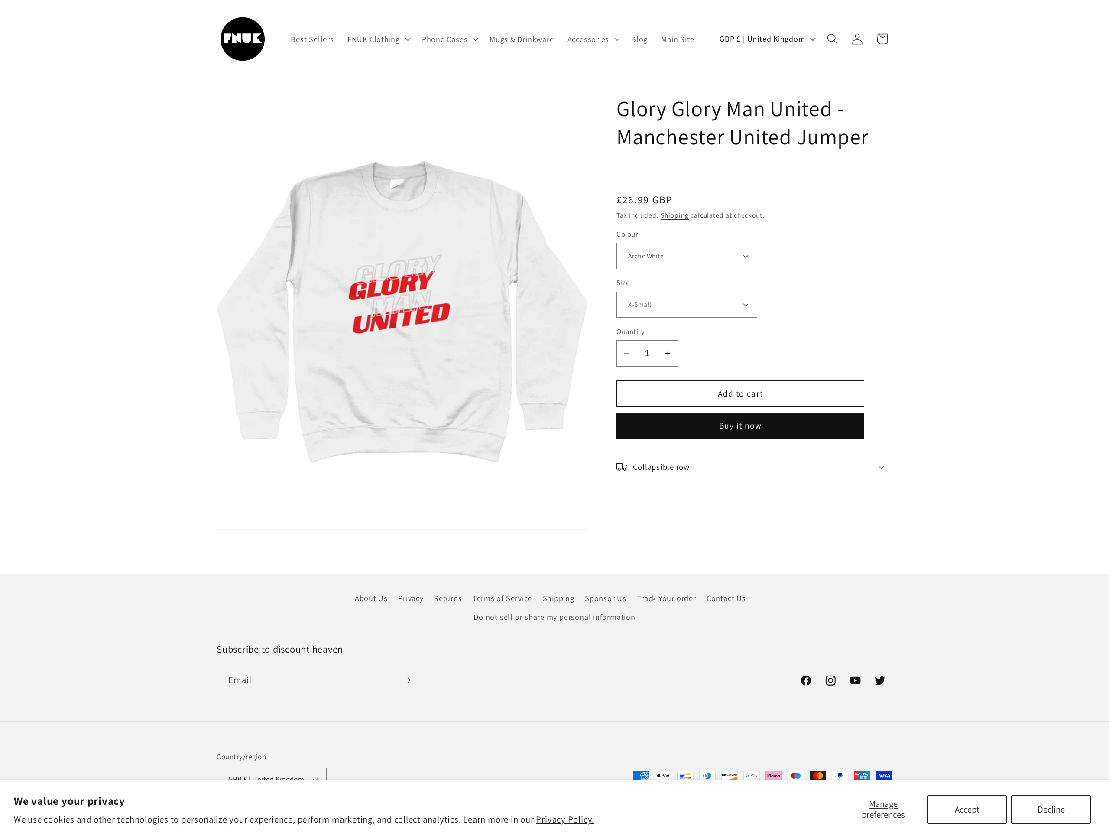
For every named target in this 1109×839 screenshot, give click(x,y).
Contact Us (726, 598)
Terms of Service (502, 598)
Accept (967, 809)
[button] (377, 39)
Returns (448, 598)
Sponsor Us (605, 598)
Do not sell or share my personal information (554, 616)
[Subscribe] (406, 680)
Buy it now (740, 425)
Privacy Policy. (565, 819)
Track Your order (666, 598)
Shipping (675, 215)
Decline (1051, 809)
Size (622, 282)
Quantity (630, 331)
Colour (627, 234)
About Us (371, 598)
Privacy (410, 598)
